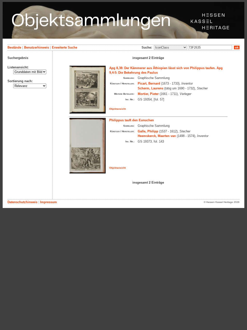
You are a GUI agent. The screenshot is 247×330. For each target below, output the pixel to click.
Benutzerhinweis (36, 47)
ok (237, 47)
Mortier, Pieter (148, 94)
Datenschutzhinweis (22, 202)
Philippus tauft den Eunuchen (131, 120)
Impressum (48, 202)
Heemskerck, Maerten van (157, 136)
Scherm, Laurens (150, 88)
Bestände (14, 47)
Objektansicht (117, 109)
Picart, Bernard (149, 83)
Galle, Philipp (148, 131)
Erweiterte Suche (64, 47)
